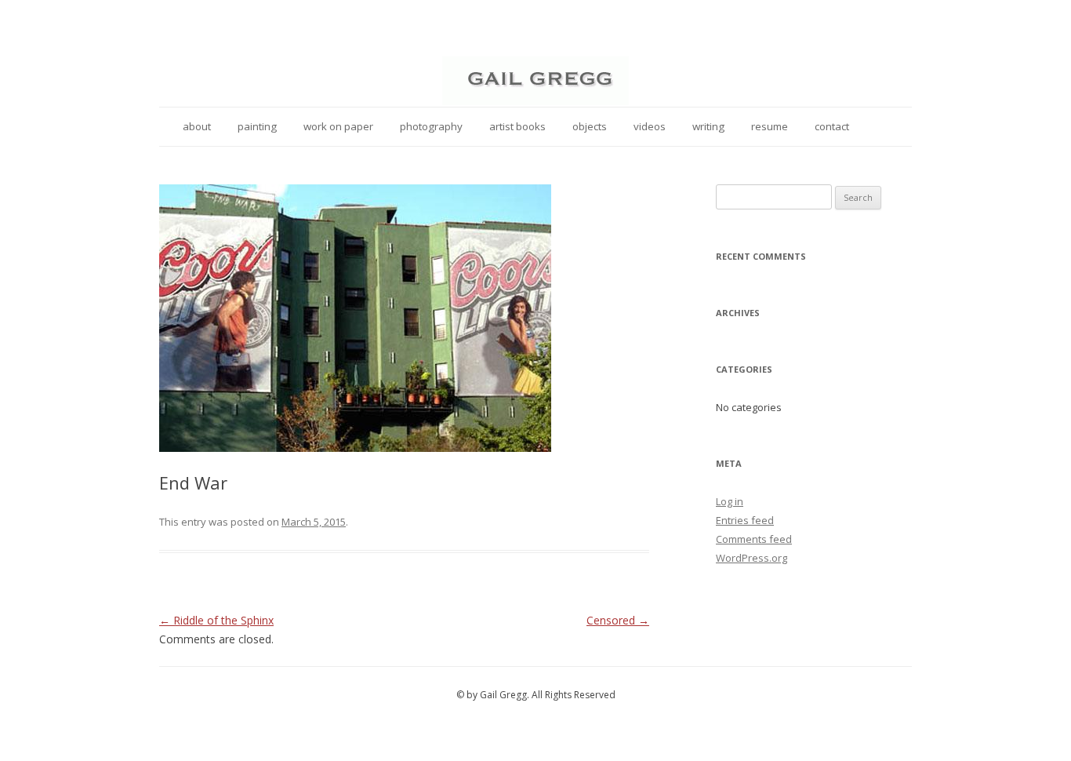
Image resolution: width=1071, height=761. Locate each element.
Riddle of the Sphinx (216, 620)
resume (769, 126)
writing (708, 126)
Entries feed (745, 520)
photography (431, 126)
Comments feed (754, 539)
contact (832, 126)
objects (589, 126)
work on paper (338, 126)
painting (257, 126)
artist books (517, 126)
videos (650, 126)
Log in (729, 501)
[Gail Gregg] (535, 100)
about (197, 126)
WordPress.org (751, 558)
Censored (617, 620)
